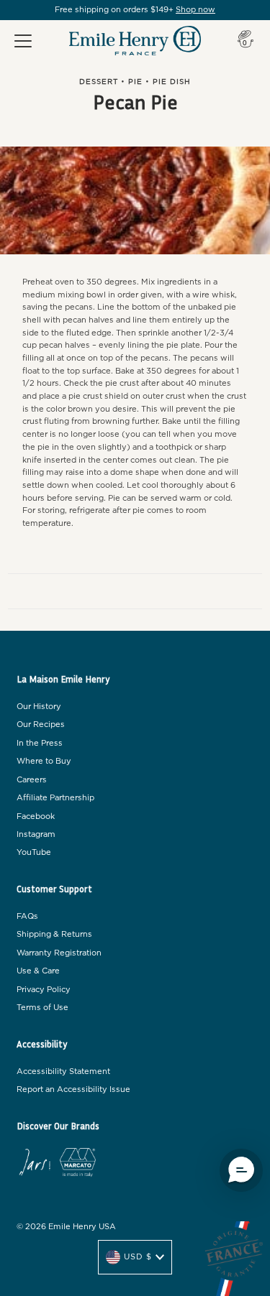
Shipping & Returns (54, 934)
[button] (241, 1170)
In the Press (40, 743)
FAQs (27, 916)
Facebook (36, 816)
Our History (39, 707)
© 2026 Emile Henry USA (66, 1227)
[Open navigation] (23, 41)
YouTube (34, 852)
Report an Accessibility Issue (73, 1089)
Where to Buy (44, 761)
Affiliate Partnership (55, 798)
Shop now (195, 10)
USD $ (138, 1257)
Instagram (36, 834)
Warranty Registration (59, 953)
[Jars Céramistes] (35, 1164)
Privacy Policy (44, 990)
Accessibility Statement (63, 1071)
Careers (32, 780)
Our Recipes (41, 724)
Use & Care (38, 971)
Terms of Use (42, 1008)
